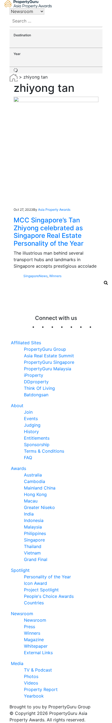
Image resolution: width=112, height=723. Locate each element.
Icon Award (35, 583)
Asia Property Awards (54, 210)
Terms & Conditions (44, 451)
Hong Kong (35, 494)
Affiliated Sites (26, 342)
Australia (33, 475)
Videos (31, 683)
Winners (55, 276)
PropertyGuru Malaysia (47, 368)
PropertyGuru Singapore (49, 362)
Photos (31, 676)
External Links (38, 652)
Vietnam (32, 553)
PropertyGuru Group (45, 349)
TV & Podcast (38, 670)
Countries (34, 602)
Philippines (35, 533)
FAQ (28, 457)
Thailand (32, 546)
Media (17, 663)
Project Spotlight (41, 589)
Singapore (31, 276)
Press (29, 626)
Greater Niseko (39, 507)
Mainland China (39, 488)
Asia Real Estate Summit (49, 355)
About (17, 405)
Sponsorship (36, 444)
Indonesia (33, 520)
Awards (18, 468)
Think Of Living (39, 388)
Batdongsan (36, 394)
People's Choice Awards (49, 596)
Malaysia (33, 527)
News (43, 276)
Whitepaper (36, 646)
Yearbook (34, 696)
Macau (31, 501)
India (29, 514)
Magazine (34, 639)
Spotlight (20, 570)
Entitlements (36, 438)
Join (28, 412)
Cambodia (34, 481)
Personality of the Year (47, 576)
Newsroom (22, 613)
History (31, 431)
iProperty (33, 375)
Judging (32, 425)
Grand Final (35, 559)
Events (31, 418)
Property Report (41, 689)
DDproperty (36, 381)
